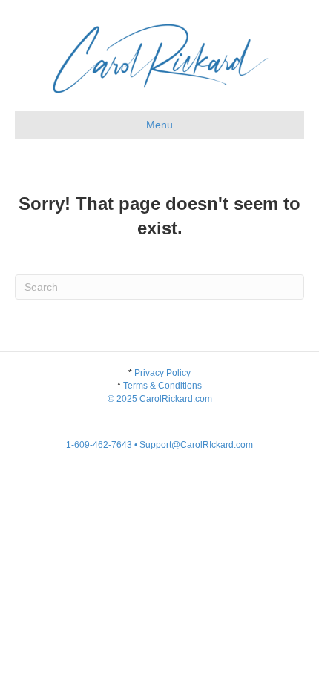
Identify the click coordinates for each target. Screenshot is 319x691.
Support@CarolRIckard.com (196, 445)
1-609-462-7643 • (102, 445)
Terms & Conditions (160, 391)
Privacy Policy (162, 373)
